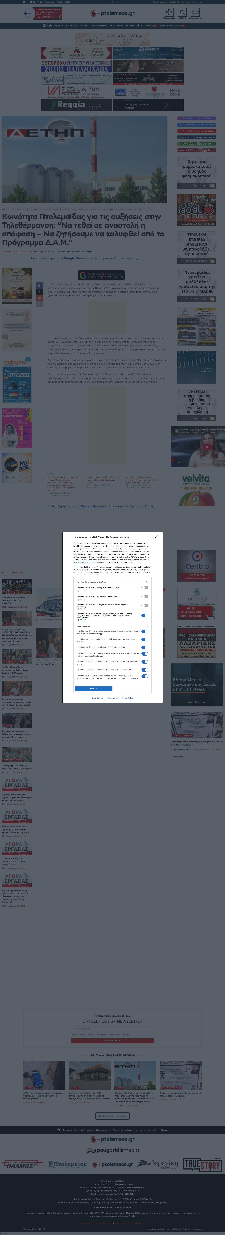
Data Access (112, 698)
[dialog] (112, 617)
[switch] (144, 587)
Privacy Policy (127, 698)
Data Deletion (97, 698)
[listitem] (112, 582)
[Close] (157, 537)
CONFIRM (94, 689)
